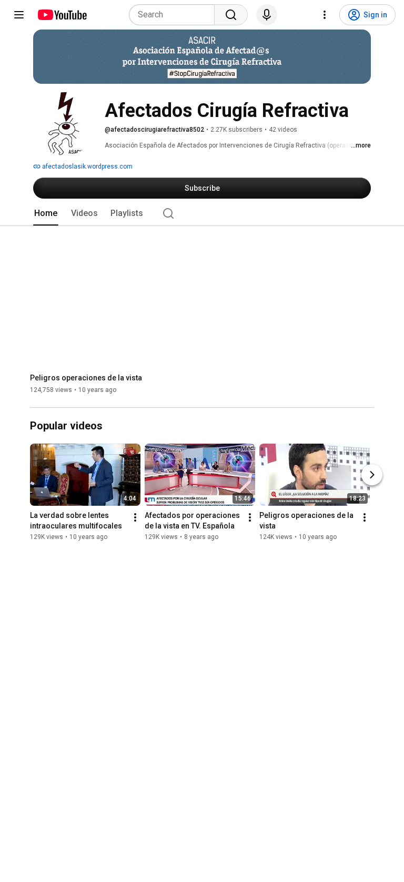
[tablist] (202, 213)
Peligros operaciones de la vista (86, 378)
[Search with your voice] (266, 14)
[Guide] (19, 14)
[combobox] (175, 14)
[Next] (371, 475)
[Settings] (324, 14)
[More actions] (135, 517)
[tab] (45, 213)
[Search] (231, 14)
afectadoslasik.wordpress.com (87, 166)
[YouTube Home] (61, 15)
